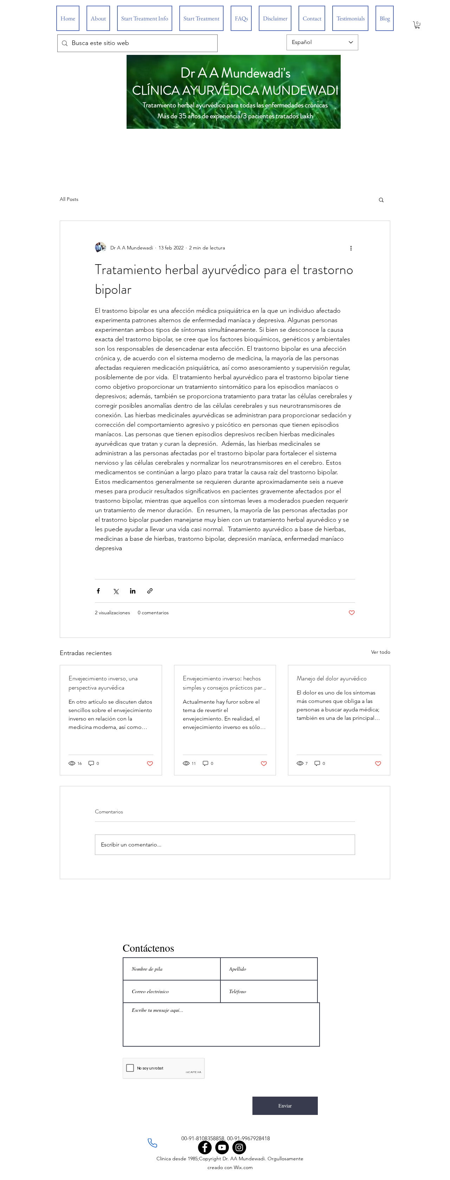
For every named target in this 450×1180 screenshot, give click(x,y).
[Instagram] (239, 1147)
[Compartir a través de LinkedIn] (132, 591)
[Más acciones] (351, 247)
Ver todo (380, 652)
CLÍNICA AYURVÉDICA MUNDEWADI (235, 90)
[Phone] (152, 1143)
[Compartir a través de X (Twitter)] (115, 591)
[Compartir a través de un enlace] (150, 591)
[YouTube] (222, 1147)
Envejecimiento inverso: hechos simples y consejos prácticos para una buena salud (224, 683)
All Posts (69, 199)
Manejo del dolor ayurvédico (332, 678)
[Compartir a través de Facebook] (98, 591)
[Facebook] (205, 1147)
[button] (417, 24)
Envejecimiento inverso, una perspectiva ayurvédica (103, 683)
